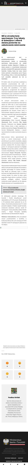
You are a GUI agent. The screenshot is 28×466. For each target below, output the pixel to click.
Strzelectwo (10, 33)
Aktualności (4, 33)
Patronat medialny (10, 458)
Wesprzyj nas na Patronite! (14, 461)
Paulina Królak (12, 51)
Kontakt (20, 458)
